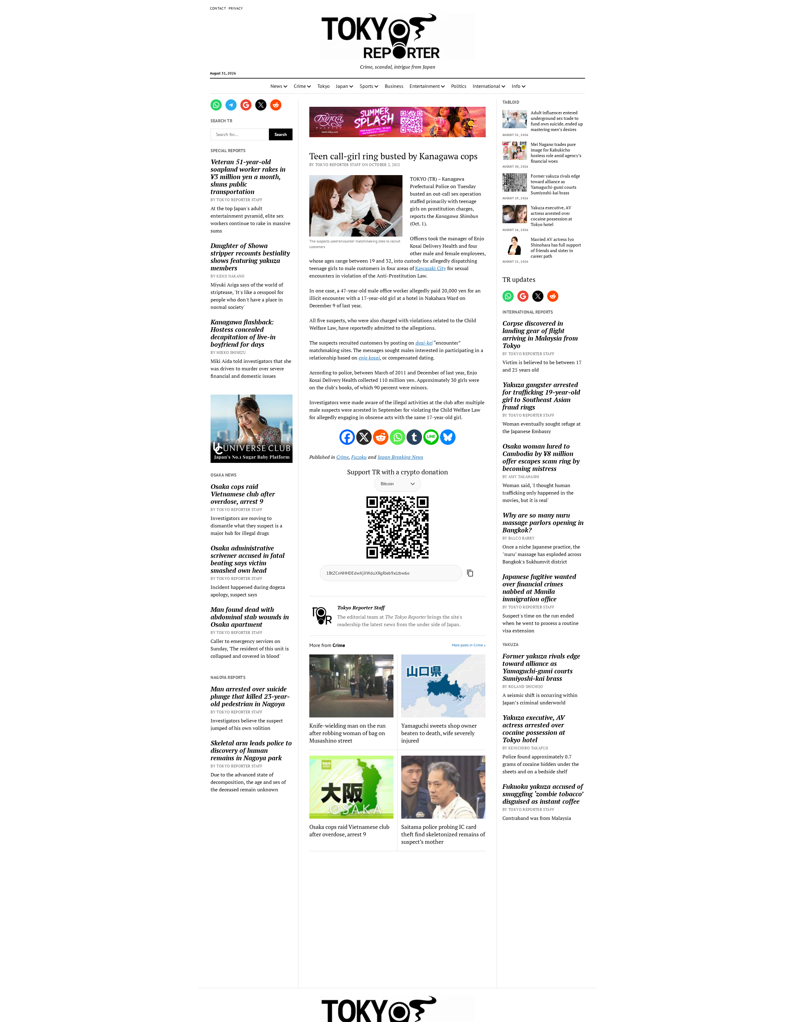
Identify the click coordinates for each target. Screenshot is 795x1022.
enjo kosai (369, 357)
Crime (300, 86)
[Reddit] (380, 437)
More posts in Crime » (469, 645)
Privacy (236, 8)
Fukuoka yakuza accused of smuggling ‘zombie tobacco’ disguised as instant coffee (542, 794)
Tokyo (323, 86)
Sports (366, 86)
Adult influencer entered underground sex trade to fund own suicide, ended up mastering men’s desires (557, 121)
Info (516, 86)
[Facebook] (347, 437)
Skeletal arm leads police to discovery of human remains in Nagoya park (251, 750)
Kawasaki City (430, 268)
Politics (458, 86)
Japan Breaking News (400, 457)
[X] (364, 437)
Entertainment (425, 86)
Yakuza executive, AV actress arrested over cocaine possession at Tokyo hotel (551, 216)
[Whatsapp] (397, 437)
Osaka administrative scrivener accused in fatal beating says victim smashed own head (247, 559)
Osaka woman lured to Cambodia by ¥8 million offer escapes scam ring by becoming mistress (540, 457)
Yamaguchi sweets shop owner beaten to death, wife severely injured (439, 733)
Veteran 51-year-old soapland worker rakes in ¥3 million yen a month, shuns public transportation (248, 176)
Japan (342, 86)
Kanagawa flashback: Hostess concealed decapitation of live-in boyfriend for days (243, 333)
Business (394, 86)
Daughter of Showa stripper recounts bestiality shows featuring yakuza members (250, 257)
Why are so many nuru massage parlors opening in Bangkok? (543, 522)
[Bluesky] (448, 437)
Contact (218, 8)
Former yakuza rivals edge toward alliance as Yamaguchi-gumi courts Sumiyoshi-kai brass (555, 184)
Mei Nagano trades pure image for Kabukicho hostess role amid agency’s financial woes (556, 153)
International (486, 86)
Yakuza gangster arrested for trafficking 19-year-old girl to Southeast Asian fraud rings (541, 396)
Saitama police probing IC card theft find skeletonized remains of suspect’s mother (443, 834)
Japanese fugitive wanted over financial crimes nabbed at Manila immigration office (539, 588)
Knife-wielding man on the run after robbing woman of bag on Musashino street (347, 733)
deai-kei (424, 342)
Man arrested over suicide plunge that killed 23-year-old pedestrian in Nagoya (250, 696)
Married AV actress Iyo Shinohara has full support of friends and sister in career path (556, 248)
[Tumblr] (414, 437)
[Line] (431, 437)
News (276, 86)
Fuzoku (359, 457)
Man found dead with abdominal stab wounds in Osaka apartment (250, 617)
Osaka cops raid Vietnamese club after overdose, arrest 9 (243, 494)
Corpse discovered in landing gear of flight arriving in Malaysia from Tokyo (540, 334)
